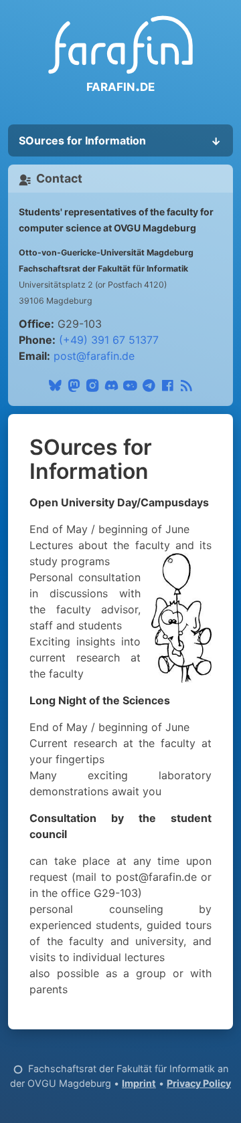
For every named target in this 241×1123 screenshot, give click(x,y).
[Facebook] (167, 383)
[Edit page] (18, 1068)
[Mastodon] (73, 383)
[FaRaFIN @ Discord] (111, 383)
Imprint (139, 1083)
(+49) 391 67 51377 (109, 339)
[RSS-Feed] (186, 383)
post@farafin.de (94, 356)
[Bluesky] (55, 383)
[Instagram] (92, 383)
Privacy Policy (199, 1083)
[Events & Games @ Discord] (130, 383)
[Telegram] (148, 383)
